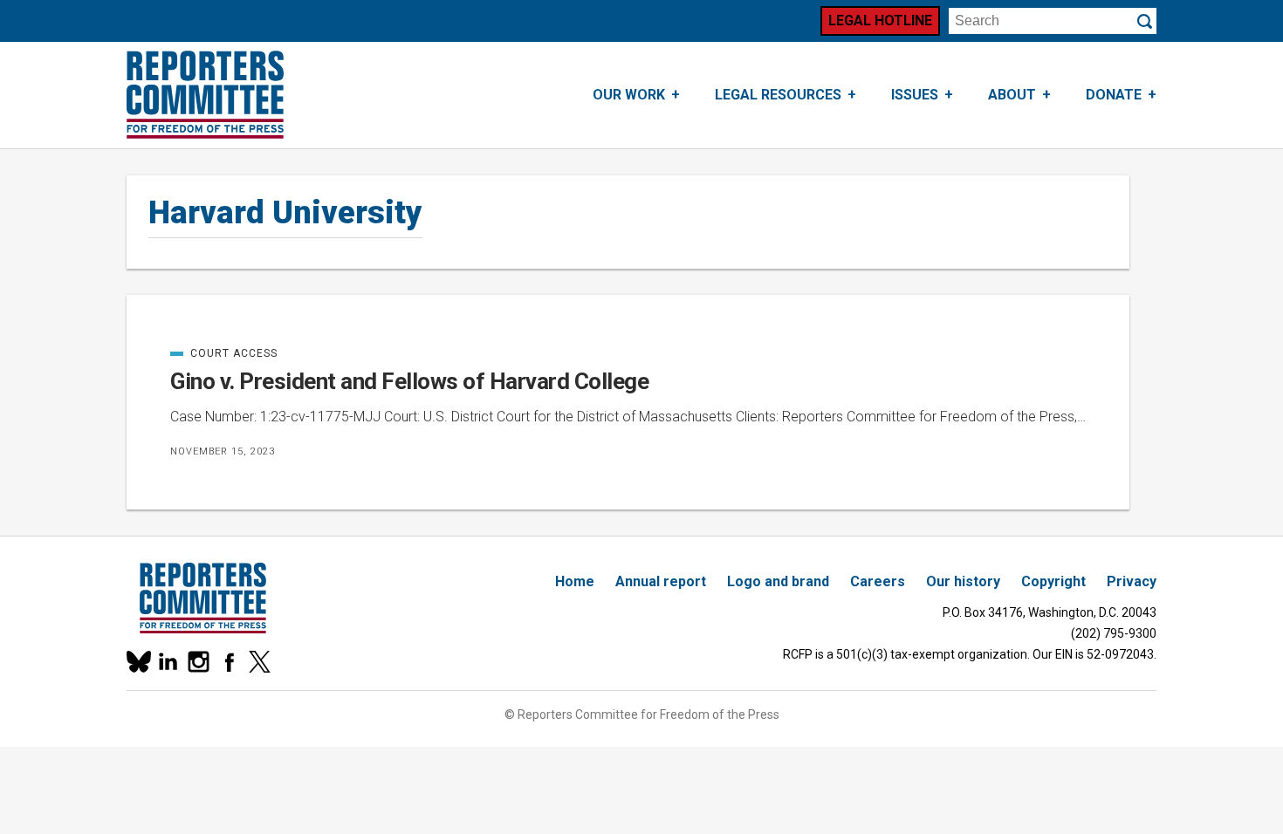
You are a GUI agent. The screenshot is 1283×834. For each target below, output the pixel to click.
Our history (963, 581)
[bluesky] (137, 662)
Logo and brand (778, 581)
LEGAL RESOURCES (778, 94)
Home (574, 581)
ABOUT (1012, 94)
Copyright (1053, 581)
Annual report (660, 581)
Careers (877, 581)
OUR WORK (629, 94)
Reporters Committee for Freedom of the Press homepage (205, 95)
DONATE (1114, 94)
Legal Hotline (880, 20)
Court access (224, 353)
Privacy (1131, 581)
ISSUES (914, 94)
